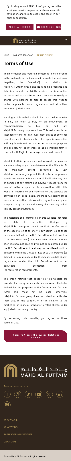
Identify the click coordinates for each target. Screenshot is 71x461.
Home (6, 55)
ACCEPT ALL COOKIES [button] (19, 27)
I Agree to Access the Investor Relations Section (35, 336)
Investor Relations (23, 55)
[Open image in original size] (24, 40)
